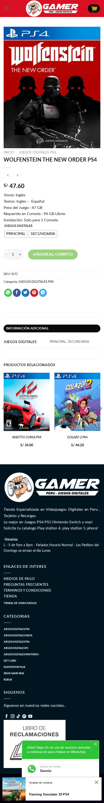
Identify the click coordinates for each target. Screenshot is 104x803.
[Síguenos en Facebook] (6, 716)
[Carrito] (94, 8)
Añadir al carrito (53, 254)
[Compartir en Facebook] (17, 293)
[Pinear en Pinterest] (34, 293)
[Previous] (3, 418)
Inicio (9, 152)
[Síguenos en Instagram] (13, 716)
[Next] (100, 418)
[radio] (16, 234)
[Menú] (6, 8)
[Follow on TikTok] (18, 716)
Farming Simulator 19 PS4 (49, 794)
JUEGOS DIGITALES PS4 (37, 152)
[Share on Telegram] (43, 293)
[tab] (52, 328)
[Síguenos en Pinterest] (24, 716)
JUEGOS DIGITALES (18, 226)
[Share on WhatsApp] (8, 293)
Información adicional (27, 328)
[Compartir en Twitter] (26, 293)
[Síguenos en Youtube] (30, 716)
